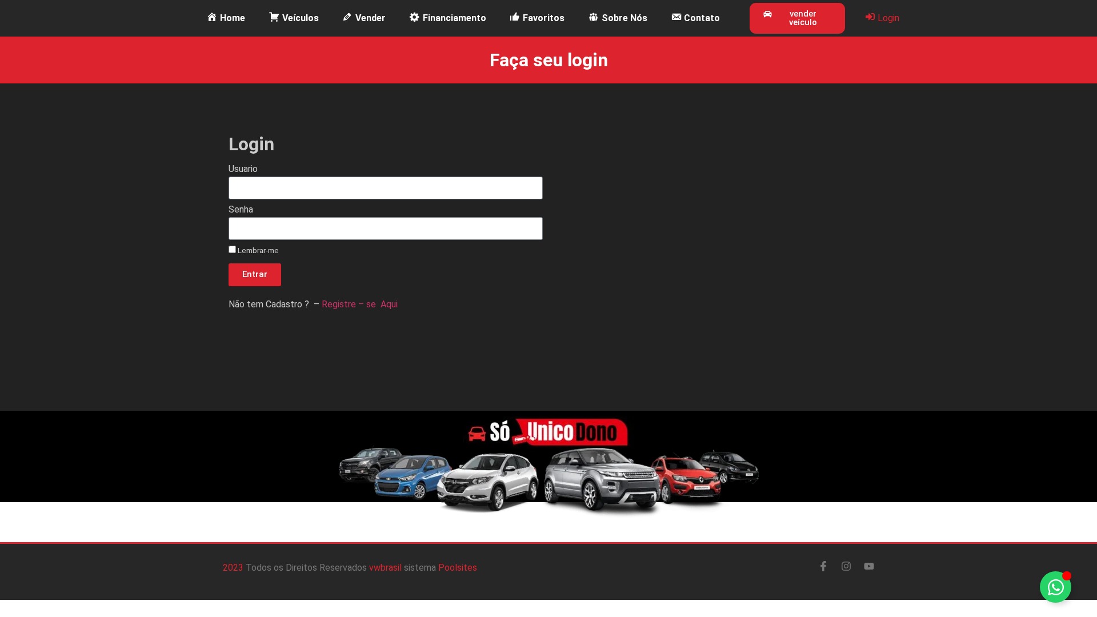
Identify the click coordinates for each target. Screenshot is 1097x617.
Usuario (243, 169)
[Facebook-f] (823, 566)
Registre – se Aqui (361, 304)
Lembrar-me (257, 250)
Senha (241, 210)
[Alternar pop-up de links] (1055, 587)
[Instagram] (846, 566)
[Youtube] (869, 566)
